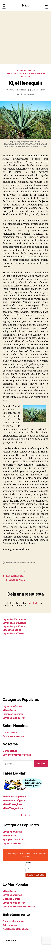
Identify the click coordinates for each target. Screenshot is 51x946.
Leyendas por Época (14, 626)
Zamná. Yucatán (27, 562)
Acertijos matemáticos (15, 929)
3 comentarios (27, 94)
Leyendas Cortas (25, 70)
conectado (32, 603)
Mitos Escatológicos (14, 800)
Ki (18, 562)
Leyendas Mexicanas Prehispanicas (25, 73)
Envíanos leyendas (13, 736)
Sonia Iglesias (19, 90)
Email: (28, 868)
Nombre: (28, 863)
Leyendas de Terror (13, 633)
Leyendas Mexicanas (14, 619)
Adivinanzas (10, 925)
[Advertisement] (25, 37)
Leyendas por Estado (14, 622)
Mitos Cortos (10, 710)
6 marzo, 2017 (38, 90)
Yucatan (25, 76)
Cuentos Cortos (11, 898)
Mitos (25, 5)
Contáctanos (10, 732)
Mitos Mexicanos (12, 630)
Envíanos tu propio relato (17, 754)
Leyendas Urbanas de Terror (19, 906)
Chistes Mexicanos (13, 921)
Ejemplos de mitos (13, 714)
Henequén (11, 562)
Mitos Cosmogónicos (14, 796)
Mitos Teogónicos (13, 808)
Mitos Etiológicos (12, 804)
